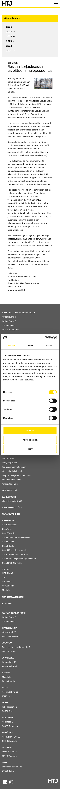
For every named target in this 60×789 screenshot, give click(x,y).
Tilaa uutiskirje (11, 514)
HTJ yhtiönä (7, 573)
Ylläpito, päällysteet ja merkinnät (16, 475)
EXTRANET (7, 603)
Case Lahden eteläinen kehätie (16, 537)
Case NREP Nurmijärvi (12, 563)
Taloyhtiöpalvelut (9, 462)
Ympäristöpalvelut (10, 484)
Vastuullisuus (8, 586)
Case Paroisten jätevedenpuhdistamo (19, 558)
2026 (9, 27)
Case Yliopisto (8, 533)
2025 (9, 31)
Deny (30, 449)
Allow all (30, 430)
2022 (9, 46)
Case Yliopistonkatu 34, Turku (15, 554)
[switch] (53, 401)
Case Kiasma (8, 541)
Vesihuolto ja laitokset (12, 471)
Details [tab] (30, 345)
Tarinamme (7, 581)
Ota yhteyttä (9, 490)
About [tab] (49, 345)
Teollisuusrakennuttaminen (14, 467)
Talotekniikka (8, 458)
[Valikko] (56, 3)
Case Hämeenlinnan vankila (14, 550)
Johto (4, 577)
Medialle (6, 590)
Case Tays (6, 529)
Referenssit (9, 520)
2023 (9, 41)
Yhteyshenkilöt (11, 507)
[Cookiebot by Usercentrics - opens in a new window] (44, 338)
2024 (9, 36)
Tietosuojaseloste (13, 597)
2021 (8, 50)
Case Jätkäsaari (9, 524)
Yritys (5, 569)
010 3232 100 (13, 329)
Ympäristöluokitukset (11, 479)
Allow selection (30, 440)
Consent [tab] (11, 345)
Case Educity (8, 546)
